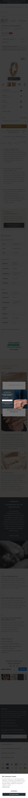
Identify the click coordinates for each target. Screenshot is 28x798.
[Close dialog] (26, 390)
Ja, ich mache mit (7, 400)
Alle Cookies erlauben (14, 794)
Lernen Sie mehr (6, 786)
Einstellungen (14, 791)
